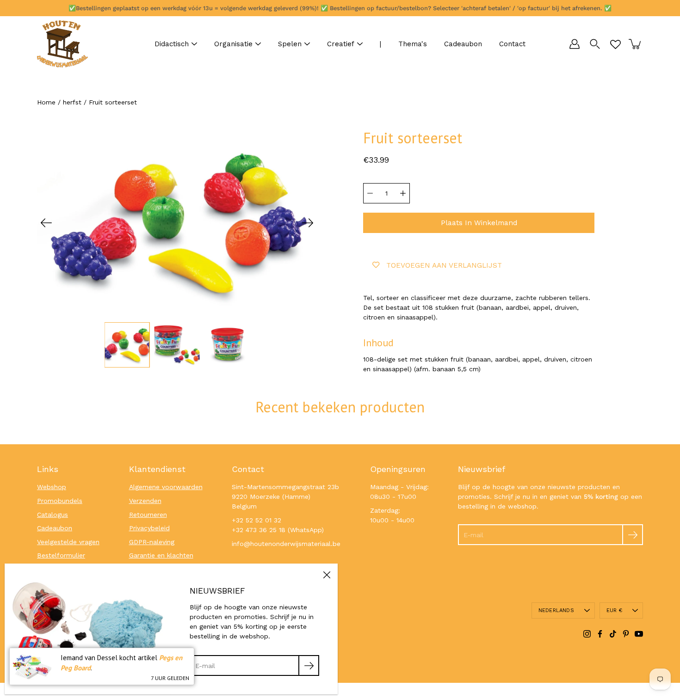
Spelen (290, 44)
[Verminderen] (370, 193)
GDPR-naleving (151, 542)
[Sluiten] (326, 575)
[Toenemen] (403, 193)
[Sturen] (632, 534)
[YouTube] (639, 634)
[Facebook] (600, 634)
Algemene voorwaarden (166, 487)
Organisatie (233, 44)
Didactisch (172, 44)
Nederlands (556, 610)
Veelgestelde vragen (68, 542)
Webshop (51, 487)
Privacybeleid (149, 528)
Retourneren (148, 514)
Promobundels (59, 500)
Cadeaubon (463, 44)
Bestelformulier (61, 555)
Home (46, 102)
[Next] (307, 223)
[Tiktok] (613, 634)
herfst (72, 102)
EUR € (614, 610)
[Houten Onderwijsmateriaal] (62, 44)
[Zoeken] (594, 44)
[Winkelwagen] (635, 44)
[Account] (574, 44)
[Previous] (46, 223)
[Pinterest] (626, 634)
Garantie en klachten (161, 555)
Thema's (412, 44)
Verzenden (145, 500)
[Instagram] (587, 634)
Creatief (340, 44)
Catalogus (52, 514)
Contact (512, 44)
